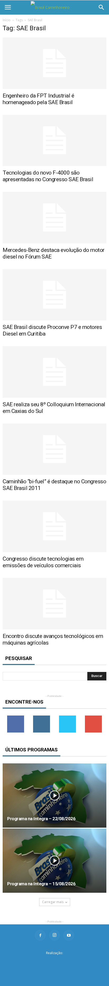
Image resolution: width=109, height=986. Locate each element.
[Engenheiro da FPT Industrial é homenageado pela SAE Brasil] (54, 63)
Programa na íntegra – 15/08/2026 (41, 883)
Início (7, 20)
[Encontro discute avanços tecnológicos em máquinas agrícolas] (54, 603)
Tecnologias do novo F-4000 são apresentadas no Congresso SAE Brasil (48, 176)
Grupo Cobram (54, 961)
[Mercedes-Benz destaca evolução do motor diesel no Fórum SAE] (54, 217)
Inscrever (93, 718)
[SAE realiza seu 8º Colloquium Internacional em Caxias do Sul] (54, 372)
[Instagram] (54, 935)
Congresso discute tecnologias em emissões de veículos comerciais (43, 562)
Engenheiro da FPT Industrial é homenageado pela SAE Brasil (38, 98)
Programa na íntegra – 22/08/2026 (41, 818)
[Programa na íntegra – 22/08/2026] (54, 795)
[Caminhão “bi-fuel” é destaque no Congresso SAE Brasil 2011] (54, 449)
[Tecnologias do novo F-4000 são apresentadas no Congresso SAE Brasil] (54, 140)
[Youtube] (68, 935)
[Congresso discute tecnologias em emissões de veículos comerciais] (54, 526)
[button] (101, 7)
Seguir (41, 718)
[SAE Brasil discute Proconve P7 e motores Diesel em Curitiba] (54, 295)
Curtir (15, 718)
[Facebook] (40, 935)
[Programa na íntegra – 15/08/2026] (54, 860)
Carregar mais (52, 902)
